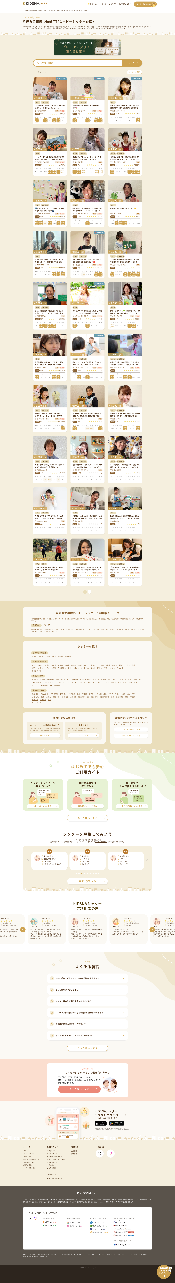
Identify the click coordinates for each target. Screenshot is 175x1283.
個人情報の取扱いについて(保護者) (72, 1254)
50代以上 (35, 685)
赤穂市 (108, 665)
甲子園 (84, 694)
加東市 (112, 668)
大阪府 (47, 656)
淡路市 (99, 668)
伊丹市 (80, 665)
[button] (76, 873)
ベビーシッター (72, 27)
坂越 (105, 694)
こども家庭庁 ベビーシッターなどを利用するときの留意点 (131, 1254)
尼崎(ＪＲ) (35, 694)
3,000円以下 (59, 682)
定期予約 (35, 679)
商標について (44, 1256)
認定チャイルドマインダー (81, 679)
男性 (109, 679)
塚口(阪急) (35, 697)
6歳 (94, 682)
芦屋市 (73, 665)
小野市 (40, 668)
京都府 (40, 656)
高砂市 (134, 665)
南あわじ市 (85, 668)
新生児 (107, 682)
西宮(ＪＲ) (56, 697)
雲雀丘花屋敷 (104, 697)
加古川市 (100, 665)
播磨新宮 (81, 697)
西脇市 (114, 665)
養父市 (70, 668)
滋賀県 (34, 656)
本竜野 (132, 697)
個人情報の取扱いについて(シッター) (48, 1254)
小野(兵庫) (63, 694)
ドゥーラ (96, 679)
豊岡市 (93, 665)
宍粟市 (106, 668)
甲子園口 (92, 694)
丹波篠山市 (62, 668)
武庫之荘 (35, 700)
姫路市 (40, 665)
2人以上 (120, 679)
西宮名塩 (73, 697)
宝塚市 (121, 665)
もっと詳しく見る (87, 1048)
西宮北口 (65, 697)
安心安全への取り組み (109, 4)
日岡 (88, 697)
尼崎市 (47, 665)
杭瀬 (78, 694)
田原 (133, 694)
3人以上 (128, 679)
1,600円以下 (36, 682)
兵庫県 (53, 656)
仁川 (42, 697)
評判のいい (45, 685)
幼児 (119, 682)
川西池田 (72, 694)
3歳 (80, 682)
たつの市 (120, 668)
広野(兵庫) (119, 697)
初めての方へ (94, 4)
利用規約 (32, 1254)
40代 (136, 682)
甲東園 (99, 694)
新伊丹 (110, 694)
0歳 (67, 682)
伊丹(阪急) (54, 694)
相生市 (86, 665)
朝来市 (93, 668)
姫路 (112, 697)
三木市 (127, 665)
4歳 (85, 682)
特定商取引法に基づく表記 (30, 1256)
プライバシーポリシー (90, 1254)
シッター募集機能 (101, 842)
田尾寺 (117, 694)
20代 (125, 682)
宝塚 (123, 694)
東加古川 (94, 697)
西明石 (48, 697)
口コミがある (55, 685)
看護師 (103, 679)
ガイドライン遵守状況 (105, 1254)
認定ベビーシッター (63, 679)
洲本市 (67, 665)
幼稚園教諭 (50, 679)
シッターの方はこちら (144, 4)
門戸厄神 (43, 700)
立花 (128, 694)
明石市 (53, 665)
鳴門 (49, 700)
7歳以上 (100, 682)
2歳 (76, 682)
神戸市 (34, 665)
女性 (114, 679)
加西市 (53, 668)
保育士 (42, 679)
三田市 (47, 668)
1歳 (71, 682)
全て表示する (36, 671)
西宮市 (60, 665)
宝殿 (126, 697)
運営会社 (25, 1254)
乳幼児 (113, 682)
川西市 (34, 668)
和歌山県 (68, 656)
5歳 (89, 682)
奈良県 (60, 656)
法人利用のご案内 (125, 4)
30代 (130, 682)
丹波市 (76, 668)
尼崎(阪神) (45, 694)
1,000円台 (137, 679)
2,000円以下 (48, 682)
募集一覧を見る (87, 881)
